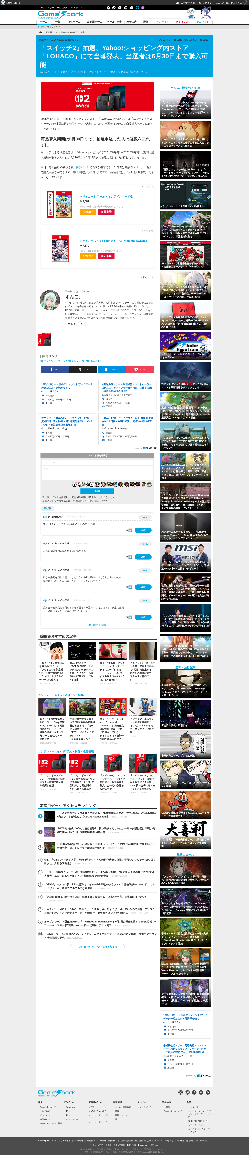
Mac (68, 1111)
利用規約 (180, 1141)
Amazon (88, 211)
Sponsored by (136, 448)
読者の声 (132, 22)
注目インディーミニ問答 (51, 1123)
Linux (68, 1115)
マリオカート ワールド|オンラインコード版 (106, 196)
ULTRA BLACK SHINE (198, 1121)
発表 (117, 1111)
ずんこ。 (74, 296)
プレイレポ (45, 1111)
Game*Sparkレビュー (50, 1107)
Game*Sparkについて (47, 1141)
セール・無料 (114, 22)
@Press (154, 1145)
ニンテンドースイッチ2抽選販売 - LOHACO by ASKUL (73, 361)
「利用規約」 (78, 500)
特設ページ (76, 123)
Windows (70, 1107)
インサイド (163, 22)
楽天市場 (106, 211)
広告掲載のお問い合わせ (95, 1141)
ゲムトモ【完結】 (196, 1125)
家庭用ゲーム (94, 22)
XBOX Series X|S (98, 1111)
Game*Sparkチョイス (174, 1111)
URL (70, 324)
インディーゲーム (74, 1119)
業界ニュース (121, 1115)
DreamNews (143, 1145)
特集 (57, 22)
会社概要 (112, 1141)
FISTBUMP (182, 22)
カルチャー (143, 1102)
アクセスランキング (50, 27)
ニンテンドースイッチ (101, 1122)
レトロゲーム (145, 1107)
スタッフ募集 (119, 1145)
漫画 (145, 22)
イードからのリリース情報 (100, 1145)
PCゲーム (74, 22)
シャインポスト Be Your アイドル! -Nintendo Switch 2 (113, 240)
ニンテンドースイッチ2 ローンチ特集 (61, 695)
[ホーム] (40, 32)
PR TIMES (131, 1145)
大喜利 (167, 1107)
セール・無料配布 (123, 1107)
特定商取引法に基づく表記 (197, 1141)
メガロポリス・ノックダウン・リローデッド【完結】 (199, 1114)
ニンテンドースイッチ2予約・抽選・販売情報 (66, 751)
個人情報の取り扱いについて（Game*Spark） (154, 1141)
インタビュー (46, 1115)
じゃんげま (193, 1107)
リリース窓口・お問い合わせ (71, 1141)
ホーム (43, 22)
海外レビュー (46, 1119)
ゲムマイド (202, 22)
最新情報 (117, 1102)
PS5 (93, 1107)
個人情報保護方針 (125, 1141)
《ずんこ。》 (147, 277)
